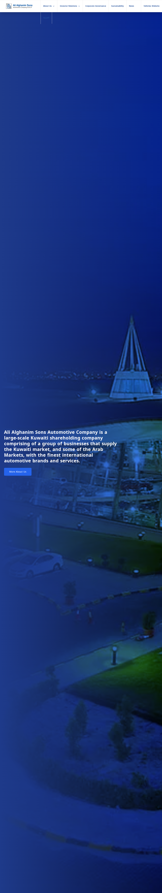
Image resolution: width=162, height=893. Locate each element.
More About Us (17, 472)
